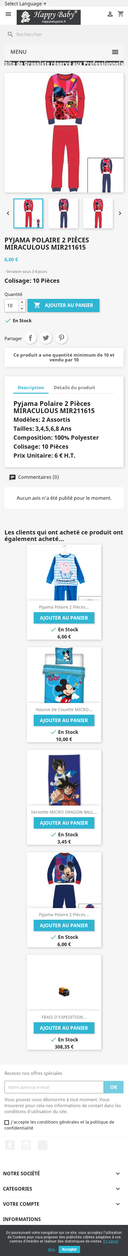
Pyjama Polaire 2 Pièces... (64, 607)
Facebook (10, 1145)
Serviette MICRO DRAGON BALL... (64, 812)
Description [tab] (31, 387)
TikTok (42, 1145)
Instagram (26, 1145)
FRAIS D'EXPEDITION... (64, 1017)
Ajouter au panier (63, 305)
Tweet (46, 338)
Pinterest (61, 338)
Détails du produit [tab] (74, 387)
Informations (22, 1219)
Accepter (69, 1249)
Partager (30, 338)
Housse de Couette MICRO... (64, 709)
